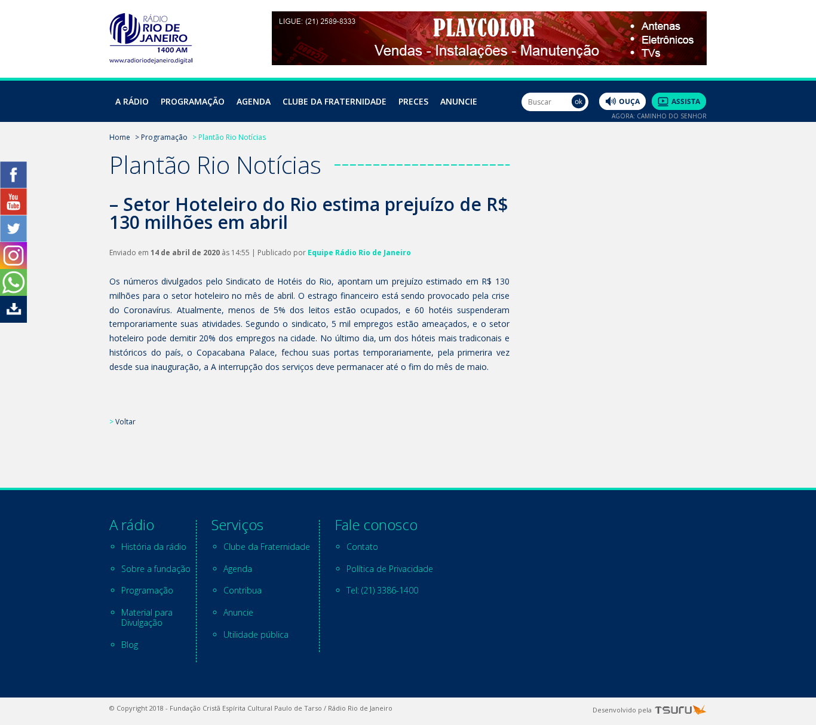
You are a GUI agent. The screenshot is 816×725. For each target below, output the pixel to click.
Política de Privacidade (389, 568)
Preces (413, 101)
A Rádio (132, 101)
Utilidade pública (256, 634)
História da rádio (153, 546)
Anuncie (458, 101)
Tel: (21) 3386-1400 (382, 590)
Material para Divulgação (147, 617)
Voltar (125, 422)
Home (119, 137)
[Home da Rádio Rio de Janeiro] (150, 60)
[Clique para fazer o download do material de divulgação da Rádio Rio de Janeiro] (13, 319)
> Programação (161, 137)
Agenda (254, 101)
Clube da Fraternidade (334, 101)
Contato (362, 546)
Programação (193, 101)
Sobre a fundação (156, 568)
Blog (129, 644)
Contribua (242, 590)
